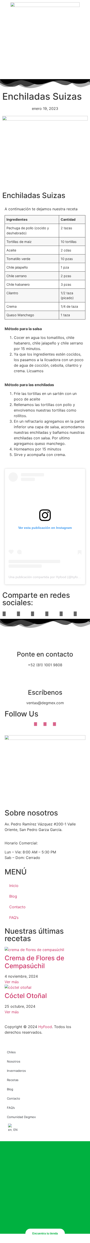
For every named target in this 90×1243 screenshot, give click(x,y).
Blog (13, 896)
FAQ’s (13, 917)
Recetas (12, 1080)
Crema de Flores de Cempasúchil (34, 962)
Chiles (11, 1052)
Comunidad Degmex (21, 1117)
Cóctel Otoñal (26, 996)
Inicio (13, 885)
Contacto (17, 907)
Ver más (12, 982)
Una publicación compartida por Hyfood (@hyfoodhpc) (48, 577)
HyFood (45, 1026)
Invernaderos (16, 1071)
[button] (9, 614)
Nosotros (13, 1061)
